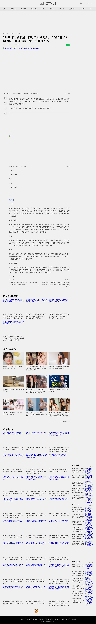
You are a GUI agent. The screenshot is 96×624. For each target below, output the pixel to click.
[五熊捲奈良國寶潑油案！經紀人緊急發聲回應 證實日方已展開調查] (36, 571)
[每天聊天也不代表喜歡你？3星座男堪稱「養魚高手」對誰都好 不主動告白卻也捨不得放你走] (36, 306)
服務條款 (41, 619)
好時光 (43, 9)
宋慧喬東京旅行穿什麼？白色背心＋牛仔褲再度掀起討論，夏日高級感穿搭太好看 (78, 601)
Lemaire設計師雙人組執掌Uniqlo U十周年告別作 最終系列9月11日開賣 (59, 559)
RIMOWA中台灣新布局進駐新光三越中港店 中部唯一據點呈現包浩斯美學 (13, 603)
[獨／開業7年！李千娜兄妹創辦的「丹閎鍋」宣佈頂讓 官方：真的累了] (13, 439)
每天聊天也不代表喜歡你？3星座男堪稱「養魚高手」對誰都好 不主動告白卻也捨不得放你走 (36, 316)
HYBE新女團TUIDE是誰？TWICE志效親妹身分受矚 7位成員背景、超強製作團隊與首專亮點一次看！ (59, 449)
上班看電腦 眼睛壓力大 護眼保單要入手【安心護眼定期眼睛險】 (59, 367)
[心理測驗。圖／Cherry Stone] (39, 150)
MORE (90, 466)
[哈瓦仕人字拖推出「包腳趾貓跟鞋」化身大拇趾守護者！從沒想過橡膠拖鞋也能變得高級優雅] (13, 505)
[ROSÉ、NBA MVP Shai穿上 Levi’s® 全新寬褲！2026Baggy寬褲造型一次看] (89, 580)
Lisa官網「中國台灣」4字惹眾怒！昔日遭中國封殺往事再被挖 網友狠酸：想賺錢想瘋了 (36, 368)
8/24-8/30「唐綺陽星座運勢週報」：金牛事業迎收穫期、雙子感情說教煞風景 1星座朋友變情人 (13, 316)
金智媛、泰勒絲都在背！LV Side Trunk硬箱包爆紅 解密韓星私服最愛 (13, 537)
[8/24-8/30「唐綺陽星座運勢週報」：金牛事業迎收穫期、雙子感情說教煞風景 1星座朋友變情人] (13, 306)
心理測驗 (12, 276)
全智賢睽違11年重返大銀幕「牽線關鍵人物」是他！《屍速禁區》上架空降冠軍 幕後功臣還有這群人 (59, 603)
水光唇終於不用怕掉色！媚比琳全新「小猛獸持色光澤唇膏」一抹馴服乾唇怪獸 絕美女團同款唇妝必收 (59, 581)
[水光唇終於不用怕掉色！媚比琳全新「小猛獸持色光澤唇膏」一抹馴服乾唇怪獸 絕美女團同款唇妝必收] (59, 571)
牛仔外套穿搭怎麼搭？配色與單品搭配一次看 (78, 476)
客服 (30, 619)
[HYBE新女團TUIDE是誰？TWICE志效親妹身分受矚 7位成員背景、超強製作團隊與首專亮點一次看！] (59, 439)
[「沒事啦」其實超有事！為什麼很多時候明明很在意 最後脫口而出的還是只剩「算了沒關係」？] (59, 306)
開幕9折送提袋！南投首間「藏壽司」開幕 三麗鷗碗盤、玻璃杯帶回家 (13, 581)
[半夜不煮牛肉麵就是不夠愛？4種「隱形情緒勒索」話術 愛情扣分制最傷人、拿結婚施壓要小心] (13, 328)
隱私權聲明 (51, 619)
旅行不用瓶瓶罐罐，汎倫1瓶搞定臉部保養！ (13, 390)
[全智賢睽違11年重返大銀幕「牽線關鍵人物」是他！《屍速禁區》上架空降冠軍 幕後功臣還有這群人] (59, 593)
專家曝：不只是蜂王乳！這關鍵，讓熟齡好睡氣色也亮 (13, 367)
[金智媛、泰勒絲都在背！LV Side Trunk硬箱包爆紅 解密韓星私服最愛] (13, 527)
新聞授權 (35, 619)
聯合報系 (57, 619)
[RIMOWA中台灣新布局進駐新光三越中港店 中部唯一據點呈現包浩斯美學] (13, 593)
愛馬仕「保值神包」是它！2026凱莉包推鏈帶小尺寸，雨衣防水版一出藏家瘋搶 (13, 493)
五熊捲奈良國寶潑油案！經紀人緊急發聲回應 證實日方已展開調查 (36, 580)
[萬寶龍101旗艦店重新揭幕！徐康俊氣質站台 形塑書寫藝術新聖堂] (36, 527)
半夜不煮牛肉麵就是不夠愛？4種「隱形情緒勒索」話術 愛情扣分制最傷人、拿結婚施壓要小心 (13, 338)
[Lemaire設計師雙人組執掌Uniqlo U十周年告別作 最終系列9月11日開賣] (59, 549)
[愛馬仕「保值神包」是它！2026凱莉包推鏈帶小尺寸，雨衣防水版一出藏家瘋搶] (13, 483)
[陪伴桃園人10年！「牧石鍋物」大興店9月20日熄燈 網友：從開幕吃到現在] (13, 461)
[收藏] (4, 108)
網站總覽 (74, 619)
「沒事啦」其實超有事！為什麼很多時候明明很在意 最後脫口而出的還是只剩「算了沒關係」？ (59, 316)
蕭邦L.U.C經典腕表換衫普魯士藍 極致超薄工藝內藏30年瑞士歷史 (13, 558)
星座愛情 (71, 9)
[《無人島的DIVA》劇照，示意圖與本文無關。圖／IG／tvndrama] (36, 69)
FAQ (27, 619)
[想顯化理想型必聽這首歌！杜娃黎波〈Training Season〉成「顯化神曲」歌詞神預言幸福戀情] (36, 483)
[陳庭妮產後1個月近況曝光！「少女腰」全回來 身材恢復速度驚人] (36, 593)
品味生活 (61, 9)
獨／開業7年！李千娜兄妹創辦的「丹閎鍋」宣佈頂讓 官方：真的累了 (13, 449)
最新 (4, 9)
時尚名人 (13, 9)
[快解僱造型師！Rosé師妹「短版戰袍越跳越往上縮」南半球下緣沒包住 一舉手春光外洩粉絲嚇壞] (59, 483)
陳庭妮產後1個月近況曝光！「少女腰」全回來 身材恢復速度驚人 (36, 602)
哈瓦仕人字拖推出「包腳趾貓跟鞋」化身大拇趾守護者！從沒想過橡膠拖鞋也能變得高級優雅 (13, 515)
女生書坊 (82, 9)
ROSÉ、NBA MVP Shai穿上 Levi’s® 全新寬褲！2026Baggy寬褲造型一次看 (36, 414)
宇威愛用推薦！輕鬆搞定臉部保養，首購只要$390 (12, 413)
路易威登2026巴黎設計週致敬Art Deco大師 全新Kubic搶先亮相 (59, 470)
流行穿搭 (23, 9)
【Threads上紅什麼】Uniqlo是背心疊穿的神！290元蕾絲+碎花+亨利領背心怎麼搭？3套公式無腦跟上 (59, 414)
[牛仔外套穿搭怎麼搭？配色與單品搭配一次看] (36, 439)
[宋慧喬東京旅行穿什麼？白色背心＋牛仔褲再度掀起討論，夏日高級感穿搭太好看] (89, 600)
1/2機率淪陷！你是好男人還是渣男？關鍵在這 (58, 390)
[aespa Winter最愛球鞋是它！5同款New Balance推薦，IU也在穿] (89, 586)
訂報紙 (62, 619)
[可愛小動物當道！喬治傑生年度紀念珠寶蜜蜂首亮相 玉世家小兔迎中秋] (36, 549)
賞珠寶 (52, 9)
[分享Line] (4, 102)
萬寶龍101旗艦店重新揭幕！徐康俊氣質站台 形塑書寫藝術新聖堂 (36, 536)
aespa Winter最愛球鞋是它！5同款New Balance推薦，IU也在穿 (78, 587)
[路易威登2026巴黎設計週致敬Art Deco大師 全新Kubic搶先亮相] (59, 461)
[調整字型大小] (4, 113)
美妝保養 (33, 9)
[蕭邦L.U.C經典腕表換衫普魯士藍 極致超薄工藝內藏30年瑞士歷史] (13, 549)
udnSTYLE (5, 33)
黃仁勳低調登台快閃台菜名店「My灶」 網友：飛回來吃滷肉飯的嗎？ (59, 514)
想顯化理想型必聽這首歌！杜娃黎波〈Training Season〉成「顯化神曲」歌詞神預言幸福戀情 (36, 391)
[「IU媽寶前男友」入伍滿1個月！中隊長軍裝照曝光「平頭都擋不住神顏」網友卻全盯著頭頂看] (36, 461)
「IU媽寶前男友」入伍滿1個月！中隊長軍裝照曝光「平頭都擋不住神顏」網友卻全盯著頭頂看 (36, 471)
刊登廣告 (22, 619)
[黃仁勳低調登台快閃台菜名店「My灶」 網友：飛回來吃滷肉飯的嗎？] (59, 505)
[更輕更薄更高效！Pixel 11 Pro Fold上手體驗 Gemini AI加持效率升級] (36, 505)
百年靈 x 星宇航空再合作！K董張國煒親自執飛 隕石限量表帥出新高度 (59, 537)
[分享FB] (4, 97)
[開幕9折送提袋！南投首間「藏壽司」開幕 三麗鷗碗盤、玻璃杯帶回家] (13, 571)
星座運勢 (18, 33)
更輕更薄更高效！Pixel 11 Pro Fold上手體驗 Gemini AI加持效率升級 (36, 515)
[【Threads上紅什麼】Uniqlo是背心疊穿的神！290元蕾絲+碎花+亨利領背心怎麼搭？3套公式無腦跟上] (89, 593)
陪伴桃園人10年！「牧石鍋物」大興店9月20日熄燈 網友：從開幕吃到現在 (13, 471)
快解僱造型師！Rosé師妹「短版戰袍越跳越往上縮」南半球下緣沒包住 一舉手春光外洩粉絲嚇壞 (59, 493)
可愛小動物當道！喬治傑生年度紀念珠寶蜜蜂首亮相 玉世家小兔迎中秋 (36, 559)
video (91, 9)
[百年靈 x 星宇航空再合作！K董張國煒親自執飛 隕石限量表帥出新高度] (59, 527)
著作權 (45, 619)
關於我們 (68, 619)
